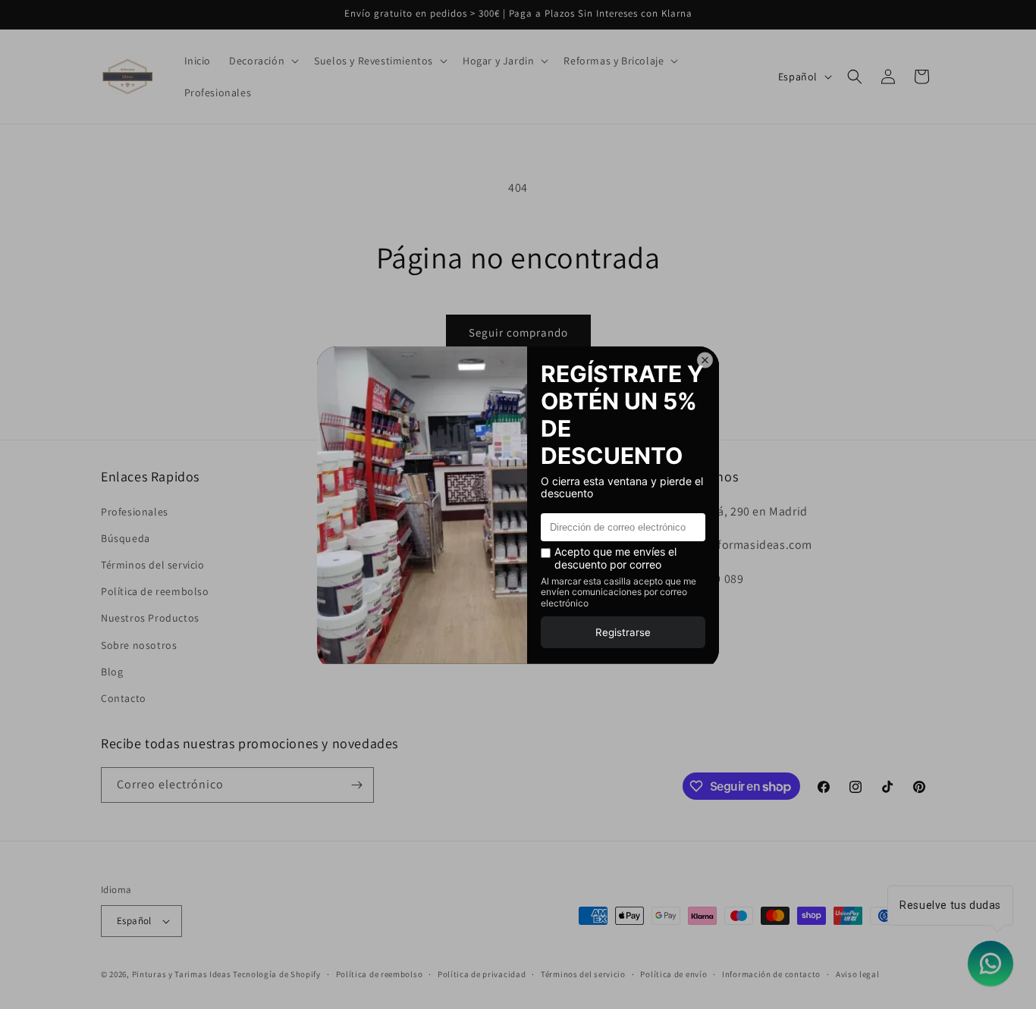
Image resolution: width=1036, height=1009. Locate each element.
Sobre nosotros (139, 645)
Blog (112, 671)
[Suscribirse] (356, 785)
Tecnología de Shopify (277, 974)
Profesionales (134, 512)
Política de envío (673, 974)
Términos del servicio (153, 565)
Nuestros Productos (150, 618)
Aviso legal (858, 974)
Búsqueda (125, 538)
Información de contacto (771, 974)
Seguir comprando (518, 332)
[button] (262, 61)
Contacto (123, 698)
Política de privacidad (482, 974)
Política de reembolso (155, 591)
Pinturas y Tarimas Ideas (181, 974)
